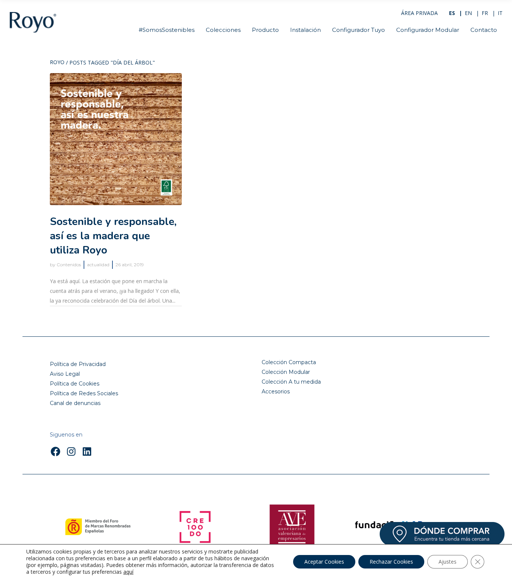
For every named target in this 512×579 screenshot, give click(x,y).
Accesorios (276, 391)
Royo (57, 63)
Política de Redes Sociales (84, 393)
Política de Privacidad (78, 364)
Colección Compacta (289, 362)
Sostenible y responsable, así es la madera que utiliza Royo (113, 235)
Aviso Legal (65, 373)
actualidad (98, 264)
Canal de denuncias (75, 403)
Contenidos (69, 264)
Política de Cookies (74, 383)
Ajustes (448, 561)
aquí (128, 571)
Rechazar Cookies (391, 561)
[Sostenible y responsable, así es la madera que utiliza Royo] (116, 139)
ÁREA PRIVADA (419, 12)
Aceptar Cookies (324, 561)
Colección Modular (286, 372)
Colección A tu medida (291, 381)
